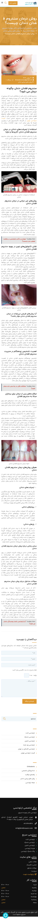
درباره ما (34, 871)
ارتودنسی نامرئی (30, 741)
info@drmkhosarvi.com (24, 828)
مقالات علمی (33, 862)
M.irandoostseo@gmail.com (23, 80)
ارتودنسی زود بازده (29, 745)
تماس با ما (13, 3)
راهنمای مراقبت (30, 775)
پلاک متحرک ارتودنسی (28, 851)
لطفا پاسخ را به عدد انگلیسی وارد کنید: (24, 670)
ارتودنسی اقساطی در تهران (26, 749)
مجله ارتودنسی (30, 783)
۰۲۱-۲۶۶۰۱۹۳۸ (28, 823)
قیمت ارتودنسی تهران (28, 753)
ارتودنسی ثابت (30, 733)
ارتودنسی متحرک (29, 737)
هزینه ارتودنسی (29, 848)
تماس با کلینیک (31, 865)
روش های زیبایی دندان (25, 82)
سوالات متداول (32, 868)
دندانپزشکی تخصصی (28, 771)
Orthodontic (31, 767)
